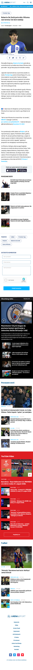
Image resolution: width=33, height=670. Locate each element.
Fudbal (12, 237)
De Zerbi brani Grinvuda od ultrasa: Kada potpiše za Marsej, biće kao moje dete (20, 181)
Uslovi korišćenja (16, 643)
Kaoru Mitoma (6, 244)
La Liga (12, 428)
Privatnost (16, 640)
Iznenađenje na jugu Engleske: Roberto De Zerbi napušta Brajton (20, 220)
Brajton (22, 131)
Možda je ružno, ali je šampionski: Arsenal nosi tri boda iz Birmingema (20, 581)
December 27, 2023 (18, 124)
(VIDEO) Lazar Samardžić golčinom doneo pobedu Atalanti (20, 591)
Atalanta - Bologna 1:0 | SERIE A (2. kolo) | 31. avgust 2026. (20, 501)
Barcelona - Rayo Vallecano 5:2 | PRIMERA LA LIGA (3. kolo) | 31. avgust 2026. (16, 483)
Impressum (16, 631)
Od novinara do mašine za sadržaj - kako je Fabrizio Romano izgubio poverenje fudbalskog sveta (21, 363)
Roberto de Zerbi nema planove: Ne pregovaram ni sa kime (20, 207)
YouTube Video (7, 456)
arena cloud (16, 628)
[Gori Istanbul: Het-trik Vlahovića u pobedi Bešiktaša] (5, 603)
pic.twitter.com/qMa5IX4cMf (10, 122)
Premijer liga (6, 13)
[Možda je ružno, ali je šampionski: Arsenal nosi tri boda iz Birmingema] (5, 581)
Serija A (3, 406)
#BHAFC (3, 120)
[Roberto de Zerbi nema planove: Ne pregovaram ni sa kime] (5, 210)
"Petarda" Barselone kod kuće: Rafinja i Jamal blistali (15, 571)
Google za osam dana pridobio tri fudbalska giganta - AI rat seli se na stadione (21, 372)
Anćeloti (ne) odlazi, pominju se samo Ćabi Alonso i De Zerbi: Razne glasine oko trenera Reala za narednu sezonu (20, 433)
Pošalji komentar (16, 288)
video (16, 625)
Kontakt (16, 649)
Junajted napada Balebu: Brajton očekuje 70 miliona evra (20, 442)
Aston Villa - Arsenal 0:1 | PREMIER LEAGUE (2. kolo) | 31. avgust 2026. (20, 490)
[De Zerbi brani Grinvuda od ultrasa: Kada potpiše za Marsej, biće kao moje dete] (5, 183)
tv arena (9, 660)
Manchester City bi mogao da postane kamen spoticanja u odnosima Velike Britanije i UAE (14, 328)
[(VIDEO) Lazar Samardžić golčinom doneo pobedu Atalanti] (5, 592)
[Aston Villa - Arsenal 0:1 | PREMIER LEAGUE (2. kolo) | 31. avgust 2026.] (5, 491)
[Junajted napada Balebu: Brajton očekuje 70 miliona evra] (5, 443)
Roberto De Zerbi (18, 63)
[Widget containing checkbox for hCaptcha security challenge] (15, 280)
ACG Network (16, 634)
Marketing (16, 646)
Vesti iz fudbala (15, 600)
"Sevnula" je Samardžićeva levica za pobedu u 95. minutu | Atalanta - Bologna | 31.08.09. (20, 514)
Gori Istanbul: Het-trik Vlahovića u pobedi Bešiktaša (21, 602)
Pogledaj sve (27, 298)
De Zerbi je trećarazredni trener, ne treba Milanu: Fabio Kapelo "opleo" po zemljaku (16, 411)
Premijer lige (8, 75)
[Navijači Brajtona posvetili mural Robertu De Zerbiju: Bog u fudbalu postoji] (5, 420)
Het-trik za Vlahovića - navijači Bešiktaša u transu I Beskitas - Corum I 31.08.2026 (19, 525)
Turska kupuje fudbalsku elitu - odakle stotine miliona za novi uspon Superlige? (20, 345)
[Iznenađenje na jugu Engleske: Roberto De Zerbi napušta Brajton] (5, 223)
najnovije (16, 622)
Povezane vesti (7, 176)
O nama (16, 637)
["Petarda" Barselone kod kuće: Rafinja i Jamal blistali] (16, 557)
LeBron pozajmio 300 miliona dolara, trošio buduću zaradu (20, 353)
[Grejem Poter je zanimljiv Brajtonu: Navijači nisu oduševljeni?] (5, 196)
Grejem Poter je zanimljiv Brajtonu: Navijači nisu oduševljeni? (20, 194)
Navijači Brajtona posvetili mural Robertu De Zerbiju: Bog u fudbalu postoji (20, 420)
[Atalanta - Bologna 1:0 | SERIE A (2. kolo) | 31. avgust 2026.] (5, 502)
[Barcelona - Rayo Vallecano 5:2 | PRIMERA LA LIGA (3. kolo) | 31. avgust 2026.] (16, 468)
